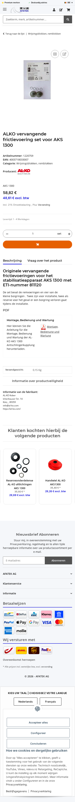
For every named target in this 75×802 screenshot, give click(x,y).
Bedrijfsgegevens (16, 791)
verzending (46, 666)
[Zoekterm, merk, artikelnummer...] (68, 19)
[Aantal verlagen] (7, 233)
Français (50, 701)
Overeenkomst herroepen (19, 659)
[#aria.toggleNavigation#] (5, 7)
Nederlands (25, 701)
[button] (54, 9)
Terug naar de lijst (15, 33)
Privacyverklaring (16, 784)
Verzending (44, 204)
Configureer (38, 733)
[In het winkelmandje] (6, 45)
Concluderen (38, 743)
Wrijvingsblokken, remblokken (34, 163)
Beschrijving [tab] (12, 260)
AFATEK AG (42, 676)
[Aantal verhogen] (68, 233)
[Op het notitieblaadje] (64, 54)
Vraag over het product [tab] (44, 260)
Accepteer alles (38, 722)
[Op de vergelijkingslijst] (55, 54)
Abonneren (58, 560)
